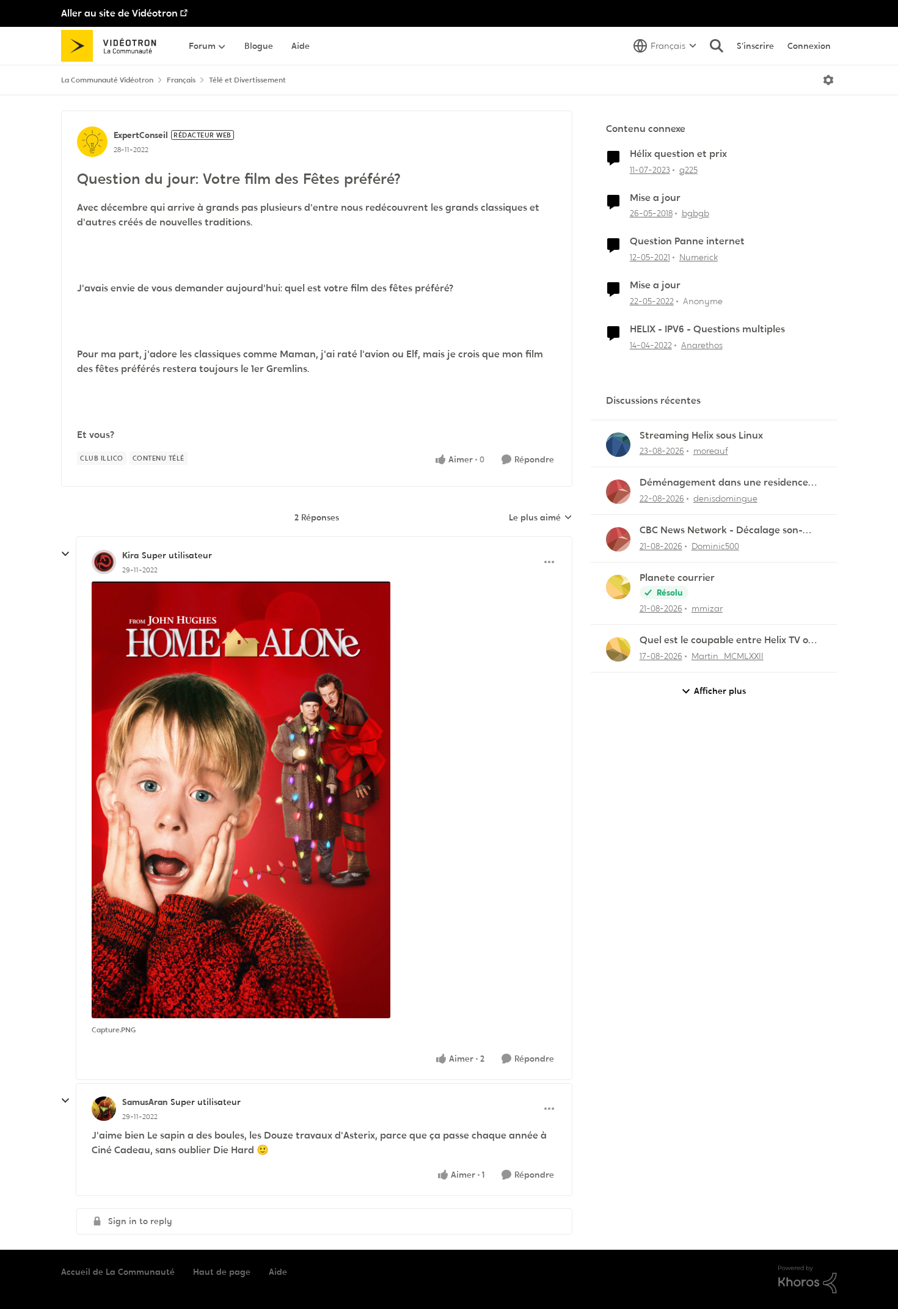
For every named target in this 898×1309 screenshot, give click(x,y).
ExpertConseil (141, 134)
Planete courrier (677, 578)
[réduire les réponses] (65, 554)
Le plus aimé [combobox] (540, 518)
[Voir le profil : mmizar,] (618, 587)
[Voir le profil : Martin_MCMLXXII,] (618, 649)
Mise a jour (655, 198)
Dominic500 (715, 546)
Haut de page (221, 1271)
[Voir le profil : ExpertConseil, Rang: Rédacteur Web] (92, 141)
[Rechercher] (716, 45)
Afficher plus (720, 690)
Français (181, 80)
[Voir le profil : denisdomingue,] (618, 491)
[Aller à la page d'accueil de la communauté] (112, 46)
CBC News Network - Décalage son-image (721, 530)
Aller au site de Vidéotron (119, 13)
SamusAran (144, 1101)
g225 (688, 169)
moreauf (710, 450)
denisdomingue (725, 498)
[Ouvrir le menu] (828, 80)
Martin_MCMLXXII (728, 656)
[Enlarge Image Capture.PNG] (241, 800)
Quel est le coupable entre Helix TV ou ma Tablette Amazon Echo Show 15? (727, 640)
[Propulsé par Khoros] (807, 1280)
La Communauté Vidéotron (107, 80)
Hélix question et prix (678, 154)
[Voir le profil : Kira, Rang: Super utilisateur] (104, 562)
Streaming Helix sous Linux (701, 435)
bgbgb (695, 213)
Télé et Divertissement (247, 80)
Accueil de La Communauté (118, 1271)
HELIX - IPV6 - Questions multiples (707, 329)
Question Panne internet (687, 241)
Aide (278, 1271)
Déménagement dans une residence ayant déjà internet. (724, 482)
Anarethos (702, 345)
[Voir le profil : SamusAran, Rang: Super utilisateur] (104, 1108)
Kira (130, 555)
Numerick (698, 257)
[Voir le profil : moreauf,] (618, 444)
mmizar (707, 608)
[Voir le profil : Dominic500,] (618, 539)
